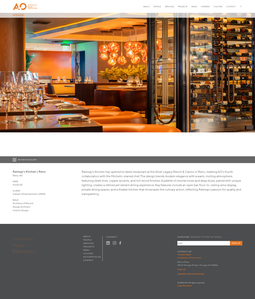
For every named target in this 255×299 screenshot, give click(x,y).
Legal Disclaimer (184, 285)
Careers (205, 6)
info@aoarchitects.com (189, 257)
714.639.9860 (184, 254)
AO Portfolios (92, 257)
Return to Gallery (27, 160)
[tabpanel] (127, 72)
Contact (231, 6)
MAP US (181, 269)
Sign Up (236, 243)
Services (169, 6)
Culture (218, 6)
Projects (182, 6)
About (146, 6)
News (194, 6)
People (157, 6)
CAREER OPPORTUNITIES (190, 274)
